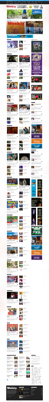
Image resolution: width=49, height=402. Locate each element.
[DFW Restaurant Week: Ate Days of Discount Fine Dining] (21, 122)
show (36, 380)
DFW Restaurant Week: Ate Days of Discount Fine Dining (26, 121)
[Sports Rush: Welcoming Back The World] (12, 181)
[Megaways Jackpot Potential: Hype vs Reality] (28, 376)
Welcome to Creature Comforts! (10, 209)
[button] (42, 2)
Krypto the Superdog (25, 204)
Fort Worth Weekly (9, 113)
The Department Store (25, 324)
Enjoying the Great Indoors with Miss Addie (26, 118)
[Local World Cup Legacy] (12, 235)
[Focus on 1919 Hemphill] (9, 167)
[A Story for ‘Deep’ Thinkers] (21, 100)
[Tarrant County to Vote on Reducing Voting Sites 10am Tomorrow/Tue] (9, 77)
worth (40, 383)
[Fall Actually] (9, 193)
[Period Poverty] (9, 74)
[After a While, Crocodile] (9, 122)
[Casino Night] (9, 119)
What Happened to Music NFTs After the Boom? (38, 104)
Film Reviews (32, 390)
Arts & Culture (11, 1)
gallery (38, 374)
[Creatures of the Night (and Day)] (21, 396)
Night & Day (36, 151)
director (39, 370)
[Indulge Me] (21, 319)
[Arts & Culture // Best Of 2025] (21, 352)
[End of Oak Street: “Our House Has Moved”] (9, 142)
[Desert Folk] (15, 27)
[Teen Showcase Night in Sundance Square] (24, 85)
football (37, 373)
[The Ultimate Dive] (21, 240)
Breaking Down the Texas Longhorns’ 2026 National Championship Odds (22, 369)
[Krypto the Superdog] (21, 205)
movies (36, 377)
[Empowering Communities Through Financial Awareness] (16, 376)
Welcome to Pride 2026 (11, 254)
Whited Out (24, 295)
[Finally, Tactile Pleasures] (24, 156)
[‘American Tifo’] (9, 96)
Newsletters (29, 3)
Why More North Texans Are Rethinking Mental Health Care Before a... (10, 369)
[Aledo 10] (21, 202)
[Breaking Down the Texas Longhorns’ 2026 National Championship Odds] (28, 369)
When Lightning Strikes (9, 371)
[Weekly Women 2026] (12, 279)
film (39, 371)
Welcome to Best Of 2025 (11, 348)
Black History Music (10, 299)
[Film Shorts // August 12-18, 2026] (9, 145)
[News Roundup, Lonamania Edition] (24, 58)
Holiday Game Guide (25, 331)
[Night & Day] (28, 372)
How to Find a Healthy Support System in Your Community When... (21, 362)
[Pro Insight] (21, 221)
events (33, 371)
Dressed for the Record (26, 250)
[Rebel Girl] (21, 280)
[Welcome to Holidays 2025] (12, 327)
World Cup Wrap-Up (25, 195)
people (33, 379)
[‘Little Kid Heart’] (9, 174)
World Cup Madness (25, 232)
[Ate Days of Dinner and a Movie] (38, 24)
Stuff (39, 1)
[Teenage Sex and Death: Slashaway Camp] (12, 130)
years (34, 384)
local (40, 376)
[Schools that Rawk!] (21, 49)
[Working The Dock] (12, 85)
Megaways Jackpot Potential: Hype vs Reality (22, 375)
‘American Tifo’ (13, 95)
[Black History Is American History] (21, 293)
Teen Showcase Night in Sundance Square (23, 90)
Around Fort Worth (33, 389)
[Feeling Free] (21, 309)
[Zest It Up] (12, 264)
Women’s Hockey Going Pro (26, 286)
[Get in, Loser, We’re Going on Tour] (21, 217)
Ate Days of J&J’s (25, 223)
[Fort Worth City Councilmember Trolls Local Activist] (12, 58)
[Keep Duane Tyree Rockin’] (21, 167)
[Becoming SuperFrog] (9, 196)
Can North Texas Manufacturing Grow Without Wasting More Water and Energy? (10, 358)
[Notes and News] (21, 170)
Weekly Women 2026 (10, 283)
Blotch (15, 1)
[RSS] (41, 0)
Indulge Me (24, 318)
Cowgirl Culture (13, 169)
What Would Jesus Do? (25, 69)
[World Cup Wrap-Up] (21, 196)
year (32, 384)
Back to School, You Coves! (11, 48)
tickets (35, 383)
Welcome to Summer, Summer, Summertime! (12, 224)
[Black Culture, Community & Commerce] (21, 303)
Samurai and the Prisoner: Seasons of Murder (26, 144)
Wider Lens (24, 95)
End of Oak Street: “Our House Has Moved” (13, 141)
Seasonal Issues (16, 3)
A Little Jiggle (24, 261)
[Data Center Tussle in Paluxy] (9, 70)
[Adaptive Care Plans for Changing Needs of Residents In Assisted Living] (28, 358)
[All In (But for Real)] (38, 31)
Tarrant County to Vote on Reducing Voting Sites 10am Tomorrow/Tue (14, 77)
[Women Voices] (21, 277)
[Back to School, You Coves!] (12, 44)
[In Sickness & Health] (21, 312)
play (35, 379)
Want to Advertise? (35, 3)
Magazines (11, 3)
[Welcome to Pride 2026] (12, 250)
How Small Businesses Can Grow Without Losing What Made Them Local (22, 365)
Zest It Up (8, 269)
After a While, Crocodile (14, 121)
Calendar (19, 1)
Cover (7, 1)
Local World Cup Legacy (11, 240)
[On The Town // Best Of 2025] (21, 348)
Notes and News (25, 169)
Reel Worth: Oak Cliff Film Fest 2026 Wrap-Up (38, 166)
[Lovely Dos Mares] (30, 24)
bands (33, 369)
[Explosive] (21, 248)
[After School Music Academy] (21, 45)
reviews (33, 380)
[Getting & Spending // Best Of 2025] (21, 341)
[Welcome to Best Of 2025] (12, 343)
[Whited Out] (21, 296)
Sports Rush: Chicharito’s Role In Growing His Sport (26, 192)
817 (32, 367)
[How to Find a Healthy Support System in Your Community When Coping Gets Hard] (28, 362)
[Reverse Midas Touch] (21, 74)
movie (33, 377)
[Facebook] (7, 396)
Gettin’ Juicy (9, 112)
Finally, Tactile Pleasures (23, 161)
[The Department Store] (21, 325)
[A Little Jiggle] (21, 262)
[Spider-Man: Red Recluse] (21, 142)
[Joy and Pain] (9, 100)
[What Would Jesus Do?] (21, 70)
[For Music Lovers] (21, 336)
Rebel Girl (24, 279)
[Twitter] (42, 0)
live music (36, 376)
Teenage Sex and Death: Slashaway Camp (11, 135)
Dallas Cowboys (36, 370)
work (38, 383)
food (35, 373)
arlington (35, 367)
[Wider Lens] (21, 96)
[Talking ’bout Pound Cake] (21, 266)
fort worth (34, 374)
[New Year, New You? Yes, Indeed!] (12, 311)
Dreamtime (24, 315)
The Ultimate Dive (25, 239)
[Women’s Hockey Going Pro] (21, 287)
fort (39, 373)
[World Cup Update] (21, 237)
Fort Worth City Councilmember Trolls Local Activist (11, 64)
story (40, 380)
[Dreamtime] (21, 316)
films (32, 373)
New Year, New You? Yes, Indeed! (11, 316)
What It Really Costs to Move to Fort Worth (38, 118)
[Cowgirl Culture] (9, 170)
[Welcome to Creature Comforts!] (12, 204)
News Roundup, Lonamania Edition (23, 63)
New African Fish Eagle (25, 392)
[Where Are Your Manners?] (24, 108)
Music (32, 1)
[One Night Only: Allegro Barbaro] (9, 149)
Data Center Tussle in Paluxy (14, 69)
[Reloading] (21, 284)
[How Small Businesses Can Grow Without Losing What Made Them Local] (28, 365)
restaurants (38, 379)
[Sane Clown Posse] (12, 156)
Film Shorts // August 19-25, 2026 (23, 135)
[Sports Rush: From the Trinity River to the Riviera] (24, 181)
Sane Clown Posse (10, 161)
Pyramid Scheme (25, 268)
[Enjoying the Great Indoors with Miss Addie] (21, 119)
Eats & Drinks (24, 1)
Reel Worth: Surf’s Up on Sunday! (38, 159)
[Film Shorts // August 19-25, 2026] (24, 130)
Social (25, 3)
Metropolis (28, 1)
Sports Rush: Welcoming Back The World (12, 187)
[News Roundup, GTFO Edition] (30, 31)
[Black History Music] (12, 295)
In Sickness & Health (25, 311)
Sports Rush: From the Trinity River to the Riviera (24, 187)
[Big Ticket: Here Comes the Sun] (21, 228)
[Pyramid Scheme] (21, 269)
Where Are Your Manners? (23, 112)
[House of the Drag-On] (21, 209)
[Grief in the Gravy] (21, 329)
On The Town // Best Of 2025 (26, 347)
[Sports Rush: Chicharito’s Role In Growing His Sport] (21, 193)
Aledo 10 (24, 201)
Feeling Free (24, 308)
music (39, 377)
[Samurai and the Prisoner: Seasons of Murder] (21, 145)
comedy (39, 369)
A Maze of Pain (36, 361)
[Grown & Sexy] (21, 300)
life (33, 376)
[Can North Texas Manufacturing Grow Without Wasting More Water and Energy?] (16, 358)
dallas (32, 370)
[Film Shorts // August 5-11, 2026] (21, 149)
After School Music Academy (26, 44)
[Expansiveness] (21, 255)
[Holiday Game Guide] (21, 332)
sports (38, 380)
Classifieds (21, 3)
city (36, 369)
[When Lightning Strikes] (16, 372)
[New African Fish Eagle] (21, 393)
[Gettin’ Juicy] (12, 108)
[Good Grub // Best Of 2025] (21, 345)
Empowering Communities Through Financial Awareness (10, 376)
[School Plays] (21, 42)
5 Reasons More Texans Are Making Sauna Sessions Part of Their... (10, 362)
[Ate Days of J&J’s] (21, 224)
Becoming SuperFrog (13, 195)
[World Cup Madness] (21, 233)
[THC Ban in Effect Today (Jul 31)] (21, 77)
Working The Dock (10, 89)
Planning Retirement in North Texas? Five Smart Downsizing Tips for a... (10, 365)
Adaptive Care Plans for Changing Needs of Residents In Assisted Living (22, 357)
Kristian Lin (8, 136)
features (36, 371)
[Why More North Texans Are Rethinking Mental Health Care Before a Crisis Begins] (16, 369)
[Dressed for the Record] (21, 251)
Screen (36, 1)
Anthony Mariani (9, 49)
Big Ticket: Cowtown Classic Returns (38, 111)
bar (34, 369)
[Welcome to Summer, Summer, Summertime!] (12, 219)
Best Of (7, 3)
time (36, 383)
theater (33, 383)
